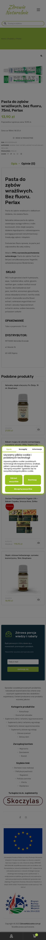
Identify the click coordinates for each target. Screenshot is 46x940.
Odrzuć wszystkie (13, 480)
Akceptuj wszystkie (23, 489)
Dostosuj (32, 480)
